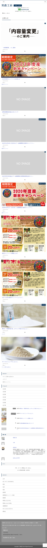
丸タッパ (12, 522)
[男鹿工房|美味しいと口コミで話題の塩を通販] (12, 5)
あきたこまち (16, 522)
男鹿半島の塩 (27, 522)
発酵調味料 (5, 505)
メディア (43, 304)
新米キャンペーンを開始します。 (10, 253)
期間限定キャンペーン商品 (8, 495)
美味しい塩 (16, 525)
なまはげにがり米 (36, 525)
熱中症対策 (28, 525)
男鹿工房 (15, 437)
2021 (4, 397)
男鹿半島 (3, 522)
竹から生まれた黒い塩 (7, 508)
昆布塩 (10, 525)
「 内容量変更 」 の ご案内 (8, 47)
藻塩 (40, 525)
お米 (4, 478)
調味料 (37, 522)
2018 (4, 402)
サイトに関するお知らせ (41, 337)
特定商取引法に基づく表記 (9, 537)
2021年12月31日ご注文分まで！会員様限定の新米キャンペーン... (18, 143)
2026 (4, 389)
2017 (4, 405)
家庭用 (4, 492)
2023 (4, 391)
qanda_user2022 (16, 457)
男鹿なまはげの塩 (7, 500)
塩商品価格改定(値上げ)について (10, 112)
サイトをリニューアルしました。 (10, 361)
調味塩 (4, 511)
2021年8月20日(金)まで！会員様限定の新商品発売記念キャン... (17, 176)
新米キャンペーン (42, 55)
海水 (31, 525)
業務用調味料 (22, 525)
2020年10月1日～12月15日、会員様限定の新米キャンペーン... (17, 207)
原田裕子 (15, 447)
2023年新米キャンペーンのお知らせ (11, 79)
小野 (14, 442)
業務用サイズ (32, 522)
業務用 (4, 497)
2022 (4, 394)
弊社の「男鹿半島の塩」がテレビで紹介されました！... (15, 328)
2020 (4, 399)
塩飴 (4, 489)
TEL (45, 1)
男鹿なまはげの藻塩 (7, 503)
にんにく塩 (4, 527)
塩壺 (4, 487)
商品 (4, 484)
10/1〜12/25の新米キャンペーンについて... (12, 297)
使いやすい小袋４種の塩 (8, 481)
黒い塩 (8, 522)
